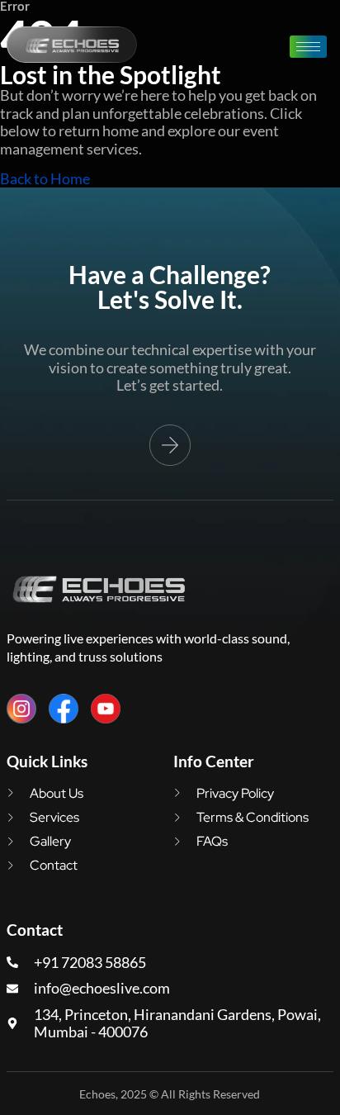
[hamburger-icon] (308, 47)
